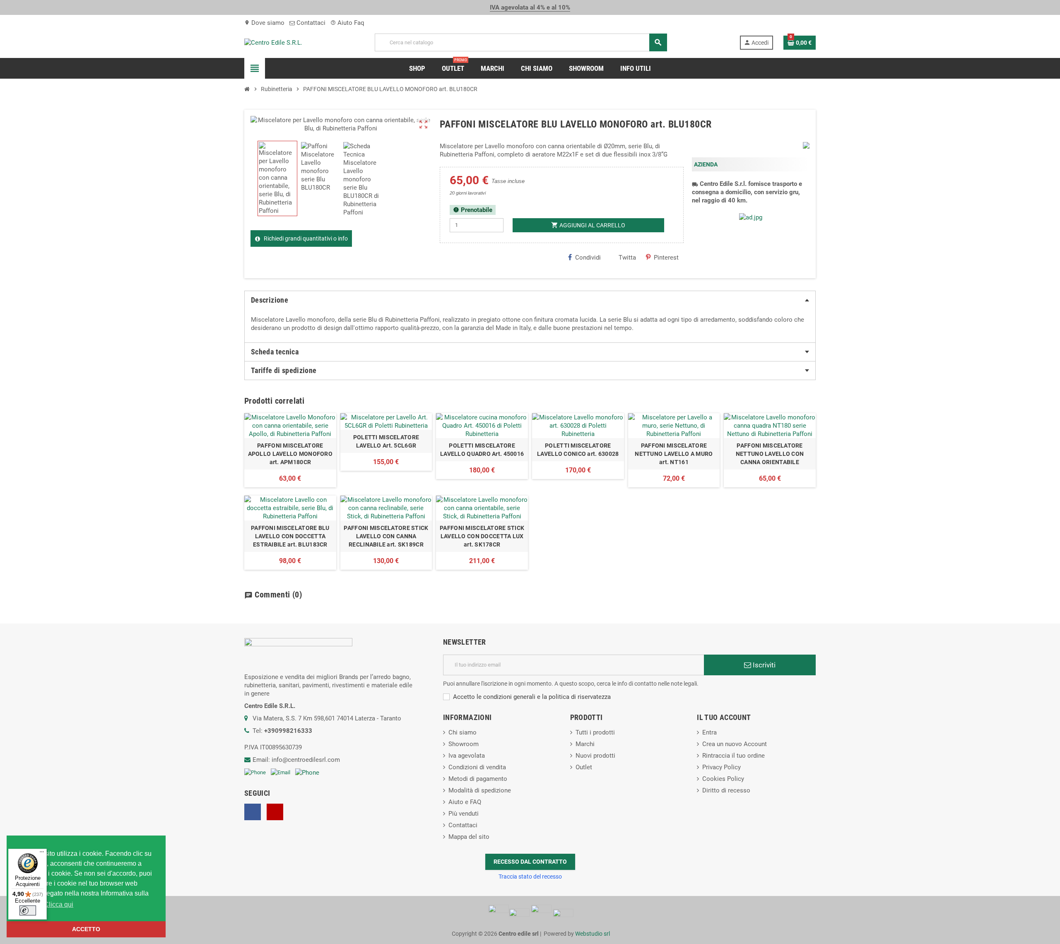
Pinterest (666, 257)
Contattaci (310, 22)
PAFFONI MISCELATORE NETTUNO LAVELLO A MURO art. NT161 (674, 453)
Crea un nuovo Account (734, 744)
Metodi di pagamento (477, 779)
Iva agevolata (466, 755)
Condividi (588, 257)
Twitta (627, 257)
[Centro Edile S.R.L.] (273, 42)
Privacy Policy (721, 767)
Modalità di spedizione (479, 790)
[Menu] (42, 854)
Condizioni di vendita (477, 767)
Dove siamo (264, 22)
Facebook (252, 812)
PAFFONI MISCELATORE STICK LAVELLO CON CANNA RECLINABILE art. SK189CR (386, 536)
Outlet (584, 767)
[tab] (530, 300)
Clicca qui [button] (58, 904)
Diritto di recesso (726, 790)
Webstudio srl (592, 933)
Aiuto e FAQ (464, 802)
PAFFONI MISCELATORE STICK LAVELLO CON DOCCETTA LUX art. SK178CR (482, 536)
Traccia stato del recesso (530, 876)
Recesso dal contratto (530, 861)
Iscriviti (763, 665)
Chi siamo (462, 732)
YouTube (275, 812)
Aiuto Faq (347, 22)
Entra (709, 732)
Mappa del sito (468, 836)
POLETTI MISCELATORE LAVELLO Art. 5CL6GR (386, 441)
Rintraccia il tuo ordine (733, 755)
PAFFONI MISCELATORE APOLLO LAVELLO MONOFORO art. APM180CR (290, 453)
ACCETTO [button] (86, 929)
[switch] (27, 910)
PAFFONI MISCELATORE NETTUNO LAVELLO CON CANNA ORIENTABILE (770, 453)
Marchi (585, 744)
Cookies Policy (723, 779)
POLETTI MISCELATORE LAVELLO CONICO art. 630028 (578, 449)
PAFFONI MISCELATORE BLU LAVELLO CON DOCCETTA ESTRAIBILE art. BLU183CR (290, 536)
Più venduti (463, 813)
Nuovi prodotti (595, 755)
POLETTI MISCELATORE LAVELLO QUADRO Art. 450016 (482, 449)
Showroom (463, 744)
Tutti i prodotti (595, 732)
